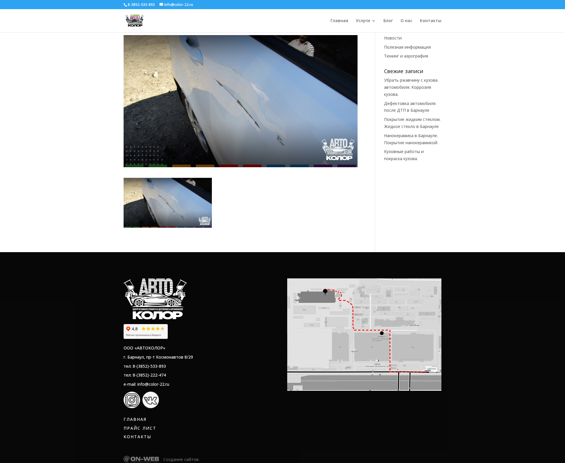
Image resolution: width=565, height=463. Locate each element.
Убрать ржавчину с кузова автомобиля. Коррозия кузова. (411, 87)
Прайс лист (140, 428)
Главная (339, 21)
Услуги (363, 21)
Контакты (430, 21)
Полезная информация (407, 47)
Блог (388, 21)
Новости (393, 38)
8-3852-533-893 (141, 4)
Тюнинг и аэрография (406, 56)
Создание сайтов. (181, 459)
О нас (406, 21)
